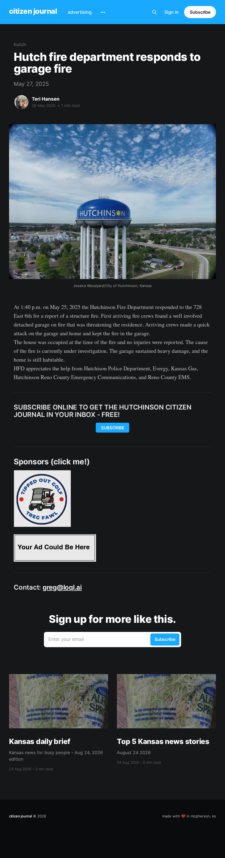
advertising (80, 12)
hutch (20, 44)
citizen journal (33, 11)
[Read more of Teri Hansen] (21, 102)
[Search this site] (154, 12)
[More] (103, 12)
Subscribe (200, 12)
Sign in (171, 12)
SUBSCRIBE (112, 427)
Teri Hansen (46, 99)
